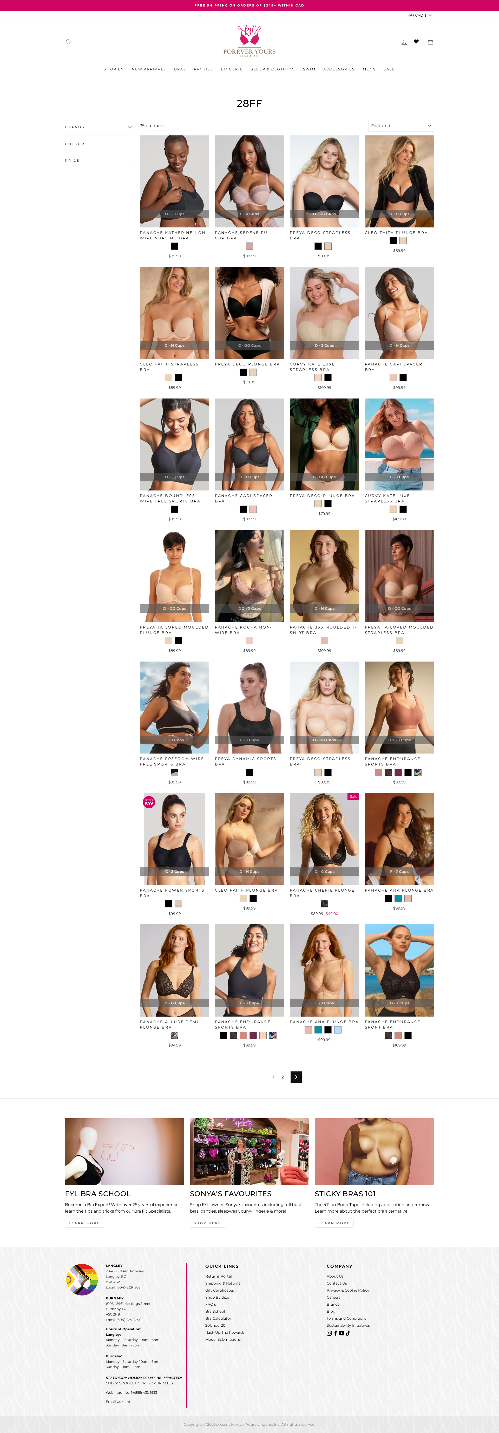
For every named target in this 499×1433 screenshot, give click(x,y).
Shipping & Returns (222, 1283)
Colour (75, 144)
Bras (180, 69)
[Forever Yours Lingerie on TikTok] (348, 1333)
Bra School (215, 1311)
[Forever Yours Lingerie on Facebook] (336, 1333)
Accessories (339, 69)
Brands (75, 127)
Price (72, 160)
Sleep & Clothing (273, 69)
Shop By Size (217, 1297)
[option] (249, 5)
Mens (369, 69)
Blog (331, 1311)
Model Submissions (223, 1339)
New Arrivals (149, 69)
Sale (389, 69)
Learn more (334, 1223)
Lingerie (232, 69)
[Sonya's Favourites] (249, 1151)
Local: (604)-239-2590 (124, 1320)
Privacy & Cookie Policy (348, 1290)
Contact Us (337, 1283)
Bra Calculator (218, 1318)
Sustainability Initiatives (348, 1325)
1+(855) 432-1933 (144, 1392)
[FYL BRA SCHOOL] (124, 1151)
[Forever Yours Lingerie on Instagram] (330, 1333)
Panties (203, 69)
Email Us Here (118, 1401)
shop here (207, 1223)
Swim (309, 69)
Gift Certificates (219, 1290)
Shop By (114, 69)
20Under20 (215, 1325)
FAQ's (210, 1304)
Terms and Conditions (346, 1318)
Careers (333, 1297)
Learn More (84, 1223)
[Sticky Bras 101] (374, 1151)
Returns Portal (218, 1276)
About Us (335, 1276)
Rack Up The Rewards (225, 1332)
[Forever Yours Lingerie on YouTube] (342, 1333)
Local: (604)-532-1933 (123, 1287)
